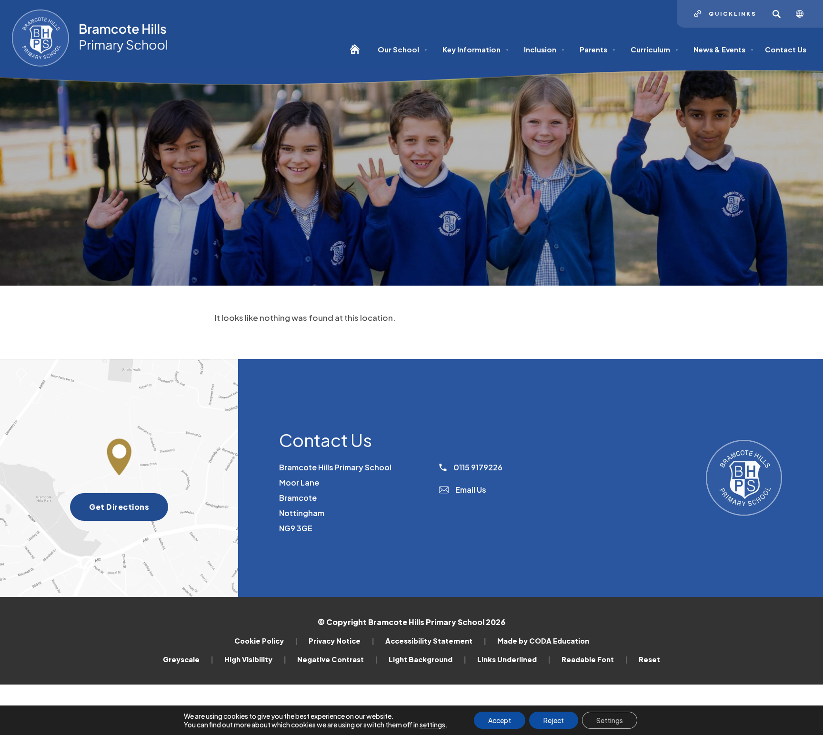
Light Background (427, 659)
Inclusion (544, 49)
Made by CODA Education (543, 640)
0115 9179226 (477, 467)
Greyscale (188, 659)
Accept (499, 720)
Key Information (475, 49)
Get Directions (128, 511)
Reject (553, 720)
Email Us (470, 490)
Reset (649, 659)
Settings (609, 720)
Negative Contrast (337, 659)
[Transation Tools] (803, 14)
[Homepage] (358, 53)
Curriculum (655, 49)
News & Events (723, 49)
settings (432, 724)
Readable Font (595, 659)
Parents (598, 49)
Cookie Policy (266, 640)
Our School (403, 49)
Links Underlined (514, 659)
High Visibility (255, 659)
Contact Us (785, 49)
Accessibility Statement (435, 640)
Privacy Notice (341, 640)
